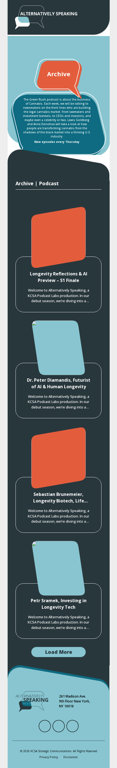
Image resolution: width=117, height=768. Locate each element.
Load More (58, 652)
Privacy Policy (48, 757)
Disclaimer (70, 757)
